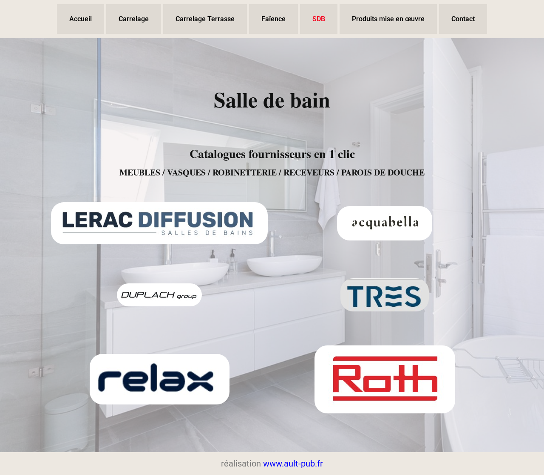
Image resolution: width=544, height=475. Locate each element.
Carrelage (134, 19)
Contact (463, 19)
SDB (318, 19)
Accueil (80, 19)
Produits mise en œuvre (388, 19)
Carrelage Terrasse (205, 19)
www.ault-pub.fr (293, 463)
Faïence (273, 19)
